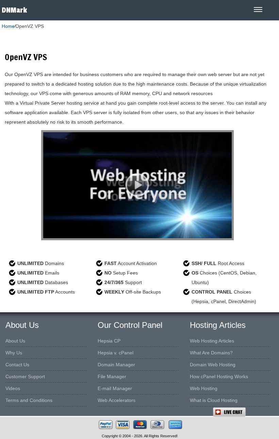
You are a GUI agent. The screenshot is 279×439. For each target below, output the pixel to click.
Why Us (13, 352)
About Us (15, 341)
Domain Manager (116, 364)
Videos (12, 388)
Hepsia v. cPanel (115, 352)
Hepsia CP (109, 341)
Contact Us (17, 364)
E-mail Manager (115, 388)
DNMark (14, 10)
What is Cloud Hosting (213, 400)
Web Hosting (203, 388)
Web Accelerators (116, 400)
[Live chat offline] (246, 412)
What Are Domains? (211, 352)
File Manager (112, 376)
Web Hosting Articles (212, 341)
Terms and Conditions (28, 400)
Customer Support (25, 376)
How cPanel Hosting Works (219, 376)
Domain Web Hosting (212, 364)
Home (8, 26)
